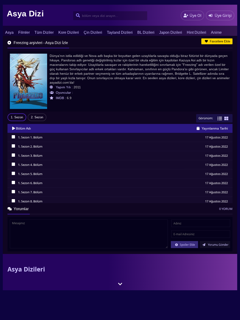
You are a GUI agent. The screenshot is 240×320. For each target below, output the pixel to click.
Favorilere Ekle (219, 41)
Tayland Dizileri (120, 32)
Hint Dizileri (196, 32)
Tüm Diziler (44, 32)
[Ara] (77, 15)
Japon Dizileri (170, 32)
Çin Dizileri (93, 32)
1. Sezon (17, 117)
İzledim (13, 138)
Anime (216, 32)
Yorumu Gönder (218, 245)
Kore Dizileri (68, 32)
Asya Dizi (25, 13)
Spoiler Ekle (187, 245)
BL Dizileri (145, 32)
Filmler (24, 32)
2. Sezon (37, 117)
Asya (9, 32)
